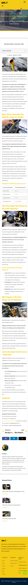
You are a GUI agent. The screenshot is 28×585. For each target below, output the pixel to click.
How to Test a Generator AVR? (9, 518)
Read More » (6, 494)
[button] (24, 2)
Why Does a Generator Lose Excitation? (11, 505)
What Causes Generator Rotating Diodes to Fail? (13, 491)
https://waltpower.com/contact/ (9, 420)
